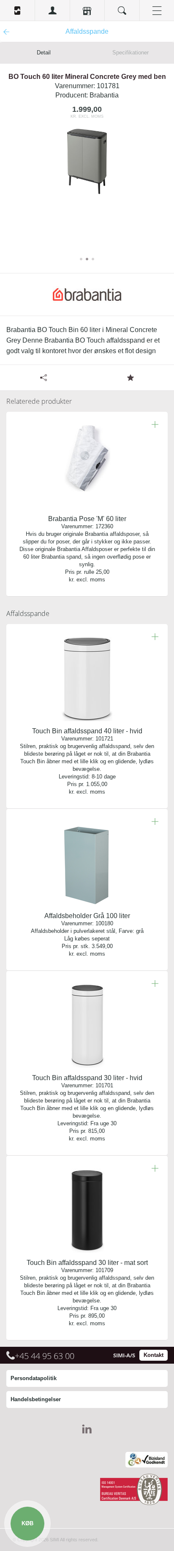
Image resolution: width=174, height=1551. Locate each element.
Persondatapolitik (34, 1378)
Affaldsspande (27, 613)
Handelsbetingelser (36, 1399)
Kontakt (153, 1355)
